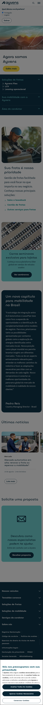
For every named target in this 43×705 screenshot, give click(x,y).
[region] (21, 682)
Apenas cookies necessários (21, 694)
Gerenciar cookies (21, 701)
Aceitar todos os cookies (21, 687)
